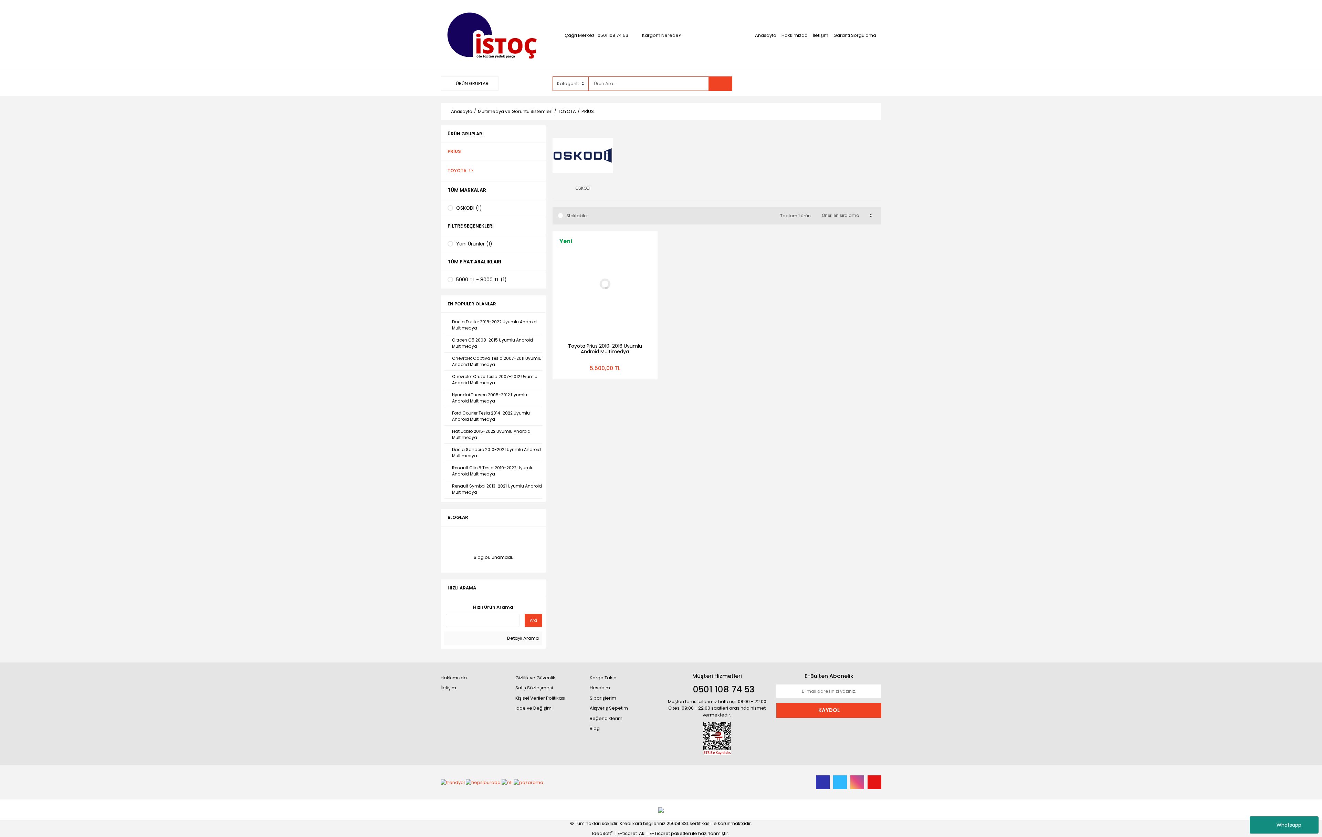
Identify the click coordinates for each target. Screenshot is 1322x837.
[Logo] (493, 35)
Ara (533, 620)
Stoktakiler (577, 216)
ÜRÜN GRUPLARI (472, 83)
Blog (595, 728)
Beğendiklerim (606, 718)
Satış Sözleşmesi (534, 687)
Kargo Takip (603, 677)
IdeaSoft (602, 833)
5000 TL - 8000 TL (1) (481, 279)
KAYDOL (829, 710)
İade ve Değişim (533, 708)
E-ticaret (627, 833)
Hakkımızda (794, 35)
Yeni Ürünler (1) (474, 243)
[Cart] (833, 83)
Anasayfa (765, 35)
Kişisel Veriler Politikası (540, 698)
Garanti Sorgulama (854, 35)
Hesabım (600, 687)
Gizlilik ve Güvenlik (535, 677)
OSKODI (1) (469, 208)
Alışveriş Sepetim (609, 708)
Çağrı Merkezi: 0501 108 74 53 (596, 35)
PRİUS (587, 111)
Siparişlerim (603, 698)
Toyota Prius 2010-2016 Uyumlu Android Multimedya (605, 349)
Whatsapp (1289, 825)
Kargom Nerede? (661, 35)
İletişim (820, 35)
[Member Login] (792, 83)
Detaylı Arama (522, 638)
